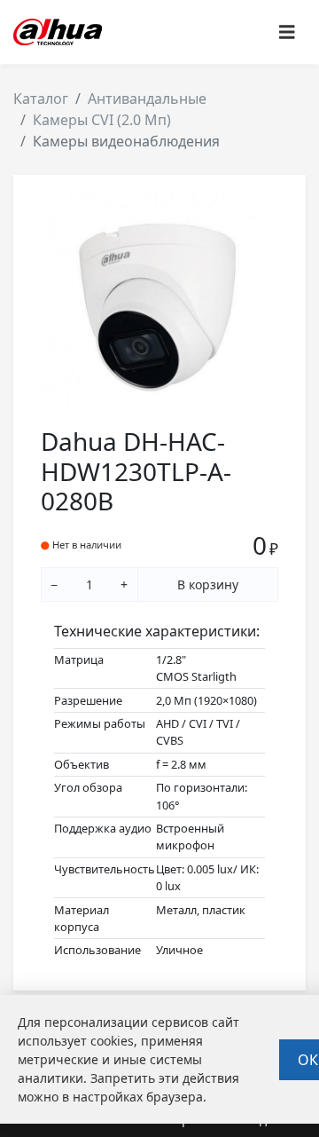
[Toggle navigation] (287, 32)
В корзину (207, 584)
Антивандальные (147, 98)
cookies (112, 1040)
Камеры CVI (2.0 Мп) (102, 120)
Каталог (40, 98)
